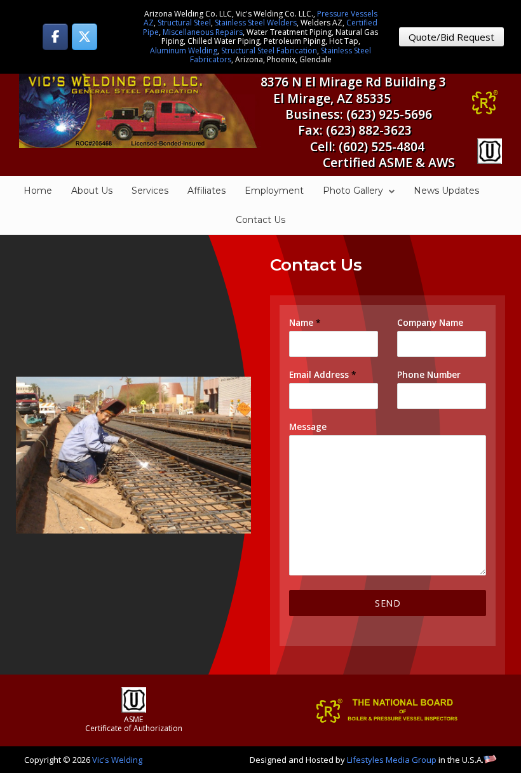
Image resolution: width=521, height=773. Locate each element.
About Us (91, 190)
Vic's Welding (117, 759)
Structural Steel (184, 22)
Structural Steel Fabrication (269, 50)
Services (150, 190)
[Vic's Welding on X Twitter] (84, 37)
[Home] (139, 110)
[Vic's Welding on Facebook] (55, 37)
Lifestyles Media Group (391, 759)
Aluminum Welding (183, 50)
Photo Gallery (353, 190)
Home (38, 190)
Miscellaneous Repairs (203, 32)
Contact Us (260, 219)
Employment (274, 190)
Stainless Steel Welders (256, 22)
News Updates (446, 190)
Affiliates (206, 190)
